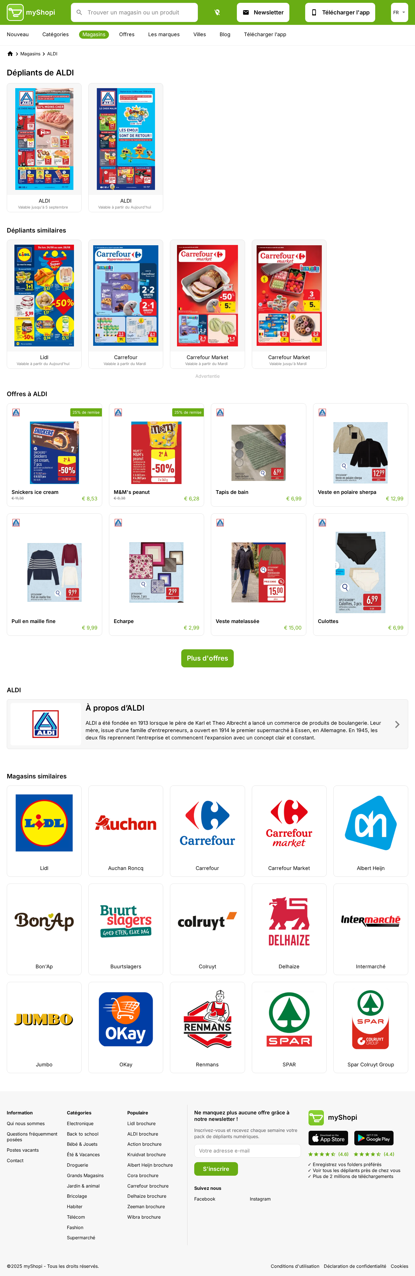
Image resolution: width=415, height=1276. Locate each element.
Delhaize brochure (146, 1196)
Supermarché (81, 1237)
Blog (225, 34)
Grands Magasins (85, 1175)
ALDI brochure (142, 1134)
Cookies (399, 1266)
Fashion (75, 1227)
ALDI (52, 54)
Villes (199, 34)
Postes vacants (23, 1150)
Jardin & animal (83, 1186)
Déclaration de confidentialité (355, 1266)
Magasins (94, 34)
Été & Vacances (83, 1154)
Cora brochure (142, 1175)
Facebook (204, 1199)
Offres (127, 34)
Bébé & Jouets (82, 1144)
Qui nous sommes (26, 1123)
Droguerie (77, 1165)
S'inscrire (216, 1169)
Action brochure (144, 1144)
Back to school (83, 1134)
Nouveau (18, 34)
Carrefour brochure (148, 1186)
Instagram (260, 1199)
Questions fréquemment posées (32, 1137)
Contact (15, 1160)
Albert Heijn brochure (150, 1165)
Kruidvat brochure (146, 1154)
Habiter (74, 1206)
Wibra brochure (144, 1217)
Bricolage (77, 1196)
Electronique (80, 1123)
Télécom (76, 1217)
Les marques (164, 34)
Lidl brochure (141, 1123)
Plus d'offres (207, 658)
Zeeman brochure (146, 1206)
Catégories (55, 34)
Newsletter (269, 12)
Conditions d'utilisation (295, 1266)
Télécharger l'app (346, 12)
